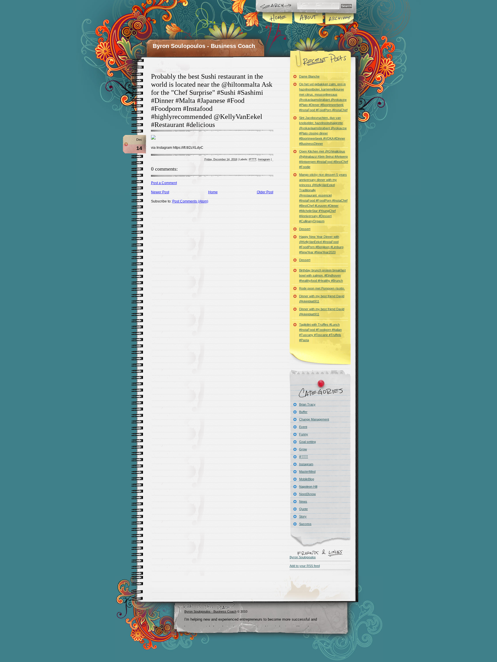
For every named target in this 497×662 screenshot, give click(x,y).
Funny (303, 434)
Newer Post (160, 192)
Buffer (303, 412)
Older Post (265, 192)
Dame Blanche (309, 76)
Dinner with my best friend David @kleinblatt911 (321, 298)
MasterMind (307, 471)
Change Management (314, 419)
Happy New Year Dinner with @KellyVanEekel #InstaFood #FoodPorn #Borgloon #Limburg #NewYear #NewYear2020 (321, 244)
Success (305, 524)
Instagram (264, 159)
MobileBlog (306, 479)
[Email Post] (272, 159)
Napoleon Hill (308, 486)
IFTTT (252, 159)
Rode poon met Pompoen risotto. (322, 288)
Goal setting (307, 441)
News (303, 501)
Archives (339, 18)
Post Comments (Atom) (190, 201)
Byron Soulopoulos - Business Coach (204, 46)
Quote (303, 509)
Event (303, 427)
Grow (303, 449)
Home (277, 18)
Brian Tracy (307, 404)
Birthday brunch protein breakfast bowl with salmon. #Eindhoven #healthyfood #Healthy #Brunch (322, 275)
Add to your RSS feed (305, 566)
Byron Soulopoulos (303, 557)
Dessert (304, 229)
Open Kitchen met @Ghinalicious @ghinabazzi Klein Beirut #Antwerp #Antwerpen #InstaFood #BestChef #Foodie (323, 159)
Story (303, 516)
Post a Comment (164, 183)
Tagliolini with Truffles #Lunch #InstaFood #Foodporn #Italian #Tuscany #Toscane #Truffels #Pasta (320, 332)
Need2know (307, 494)
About (308, 18)
